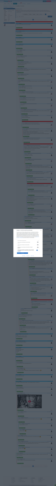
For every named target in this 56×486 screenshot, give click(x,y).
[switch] (37, 242)
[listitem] (28, 240)
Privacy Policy (32, 255)
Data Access (28, 255)
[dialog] (28, 243)
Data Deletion (23, 255)
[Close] (41, 230)
